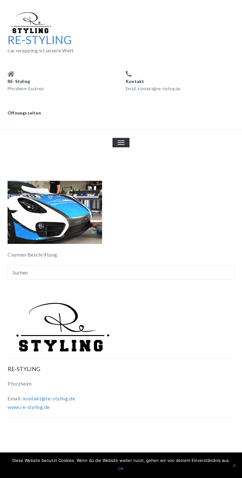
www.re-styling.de (29, 407)
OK (121, 468)
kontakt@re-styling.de (49, 398)
